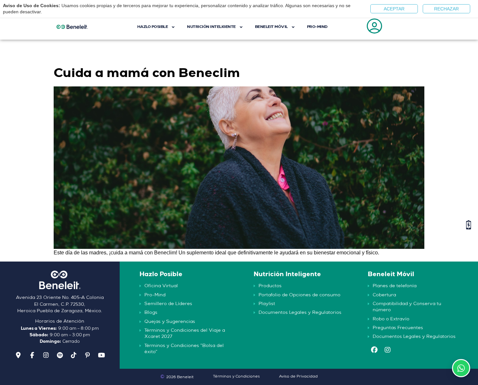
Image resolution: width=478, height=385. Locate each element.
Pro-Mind (155, 295)
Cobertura (384, 295)
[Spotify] (59, 355)
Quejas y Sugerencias (169, 321)
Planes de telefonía (395, 286)
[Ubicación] (18, 355)
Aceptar (394, 8)
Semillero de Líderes (168, 304)
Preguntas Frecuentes (398, 328)
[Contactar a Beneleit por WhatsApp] (461, 368)
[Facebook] (32, 355)
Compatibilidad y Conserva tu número (407, 307)
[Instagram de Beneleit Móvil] (388, 350)
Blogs (150, 312)
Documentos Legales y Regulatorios (300, 312)
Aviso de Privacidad (298, 377)
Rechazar (446, 8)
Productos (270, 286)
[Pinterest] (87, 355)
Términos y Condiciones (236, 377)
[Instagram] (45, 355)
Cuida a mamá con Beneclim (147, 73)
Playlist (267, 304)
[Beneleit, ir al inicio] (59, 282)
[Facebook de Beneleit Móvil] (374, 350)
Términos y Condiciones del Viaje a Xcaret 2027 (184, 333)
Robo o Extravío (391, 319)
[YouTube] (101, 355)
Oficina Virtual (161, 286)
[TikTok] (73, 355)
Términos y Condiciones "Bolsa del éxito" (184, 348)
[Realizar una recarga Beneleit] (468, 225)
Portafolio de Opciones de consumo (299, 295)
